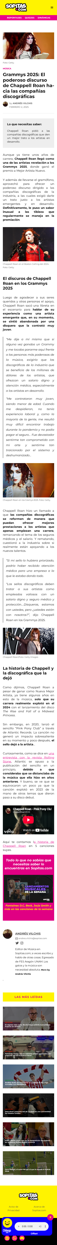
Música (7, 68)
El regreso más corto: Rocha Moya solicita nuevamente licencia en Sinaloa (27, 1026)
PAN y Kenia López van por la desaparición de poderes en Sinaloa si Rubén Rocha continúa (27, 1141)
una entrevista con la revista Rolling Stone (28, 757)
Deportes (9, 1080)
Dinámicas (44, 18)
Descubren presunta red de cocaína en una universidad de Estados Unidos (28, 1112)
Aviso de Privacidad (13, 1208)
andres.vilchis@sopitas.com (33, 938)
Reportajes (14, 18)
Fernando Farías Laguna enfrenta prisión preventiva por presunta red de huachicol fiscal (28, 1055)
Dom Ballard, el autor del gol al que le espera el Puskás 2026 (27, 1170)
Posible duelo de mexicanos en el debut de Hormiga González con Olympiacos (26, 1083)
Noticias (9, 1022)
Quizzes (29, 18)
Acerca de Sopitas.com (39, 1208)
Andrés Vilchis (22, 103)
